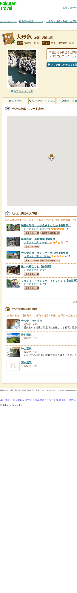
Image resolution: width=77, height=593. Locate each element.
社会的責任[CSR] (44, 400)
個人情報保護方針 (22, 400)
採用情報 (61, 400)
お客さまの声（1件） (35, 283)
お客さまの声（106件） (37, 242)
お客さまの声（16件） (36, 270)
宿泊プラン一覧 (31, 233)
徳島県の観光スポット (31, 21)
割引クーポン (59, 14)
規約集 (72, 400)
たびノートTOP (8, 21)
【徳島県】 (46, 225)
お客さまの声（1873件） (37, 228)
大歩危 (24, 37)
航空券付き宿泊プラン (50, 233)
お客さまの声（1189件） (37, 256)
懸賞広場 (43, 14)
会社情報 (5, 400)
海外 (28, 14)
